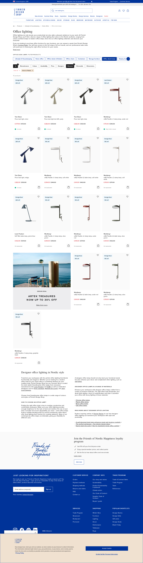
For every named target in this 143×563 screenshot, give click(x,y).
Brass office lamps (82, 404)
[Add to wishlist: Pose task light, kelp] (98, 79)
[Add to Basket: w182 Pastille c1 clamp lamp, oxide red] (128, 129)
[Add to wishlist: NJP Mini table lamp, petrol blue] (38, 196)
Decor (59, 20)
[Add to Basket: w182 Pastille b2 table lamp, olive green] (128, 246)
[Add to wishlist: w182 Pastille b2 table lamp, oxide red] (98, 255)
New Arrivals (39, 16)
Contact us (76, 494)
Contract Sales (23, 45)
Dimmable (79, 66)
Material (70, 65)
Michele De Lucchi (51, 388)
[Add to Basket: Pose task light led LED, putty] (68, 129)
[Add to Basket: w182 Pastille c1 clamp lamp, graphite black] (39, 363)
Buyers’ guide (97, 501)
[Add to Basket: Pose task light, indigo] (39, 187)
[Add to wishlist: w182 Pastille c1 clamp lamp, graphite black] (38, 313)
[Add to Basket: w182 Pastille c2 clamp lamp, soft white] (128, 187)
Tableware (96, 528)
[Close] (35, 532)
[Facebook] (22, 530)
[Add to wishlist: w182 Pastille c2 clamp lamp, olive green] (127, 255)
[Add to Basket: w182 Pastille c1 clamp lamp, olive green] (68, 246)
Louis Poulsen (39, 387)
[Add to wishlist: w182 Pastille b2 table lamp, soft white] (98, 138)
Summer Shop (48, 16)
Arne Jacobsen (39, 388)
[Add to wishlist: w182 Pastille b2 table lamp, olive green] (127, 196)
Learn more (77, 456)
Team (114, 486)
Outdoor (97, 20)
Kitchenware (97, 525)
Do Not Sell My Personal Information (107, 554)
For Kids (114, 20)
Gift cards (116, 519)
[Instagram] (15, 530)
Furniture (30, 20)
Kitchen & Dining (49, 20)
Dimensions (90, 66)
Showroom (76, 516)
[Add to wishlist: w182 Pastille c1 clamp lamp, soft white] (68, 138)
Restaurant (76, 519)
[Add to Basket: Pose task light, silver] (39, 129)
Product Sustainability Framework (100, 486)
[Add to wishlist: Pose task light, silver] (38, 79)
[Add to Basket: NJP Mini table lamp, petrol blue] (39, 246)
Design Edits (117, 516)
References (116, 489)
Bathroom (89, 20)
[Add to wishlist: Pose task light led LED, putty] (68, 79)
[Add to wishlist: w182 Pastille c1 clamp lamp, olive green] (68, 196)
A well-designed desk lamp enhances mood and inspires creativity (98, 422)
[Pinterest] (28, 530)
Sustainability (97, 482)
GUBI (48, 387)
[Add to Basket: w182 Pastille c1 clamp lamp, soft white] (68, 187)
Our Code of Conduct (100, 493)
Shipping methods (79, 486)
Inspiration (63, 16)
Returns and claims (79, 489)
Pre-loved (76, 522)
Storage (66, 20)
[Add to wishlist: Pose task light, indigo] (38, 138)
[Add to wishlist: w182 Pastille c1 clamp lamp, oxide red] (127, 79)
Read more (16, 50)
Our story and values (100, 479)
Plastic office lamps (82, 402)
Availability (44, 66)
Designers (99, 16)
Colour (35, 66)
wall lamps (78, 381)
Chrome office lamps (83, 400)
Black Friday (117, 525)
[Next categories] (128, 59)
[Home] (14, 26)
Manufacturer (24, 66)
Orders (75, 479)
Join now (79, 462)
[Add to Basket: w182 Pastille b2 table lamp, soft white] (98, 187)
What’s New (97, 513)
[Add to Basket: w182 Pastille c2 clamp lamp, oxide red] (98, 246)
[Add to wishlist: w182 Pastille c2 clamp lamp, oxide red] (98, 196)
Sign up (48, 489)
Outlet (106, 16)
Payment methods (79, 482)
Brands (92, 16)
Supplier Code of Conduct (98, 497)
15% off (67, 1)
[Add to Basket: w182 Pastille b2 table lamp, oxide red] (98, 304)
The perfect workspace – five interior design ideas (93, 424)
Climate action (97, 490)
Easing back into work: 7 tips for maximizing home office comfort (97, 426)
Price (52, 66)
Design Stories (72, 16)
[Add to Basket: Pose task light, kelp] (98, 129)
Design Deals (117, 522)
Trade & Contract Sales (120, 479)
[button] (119, 10)
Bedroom (80, 20)
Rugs (73, 20)
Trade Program (117, 482)
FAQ (74, 491)
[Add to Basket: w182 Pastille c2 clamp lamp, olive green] (128, 304)
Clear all (16, 70)
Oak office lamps (81, 405)
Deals (56, 16)
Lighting (38, 20)
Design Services (84, 16)
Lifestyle (106, 20)
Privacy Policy (19, 553)
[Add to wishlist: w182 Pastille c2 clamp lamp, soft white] (127, 138)
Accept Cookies (106, 548)
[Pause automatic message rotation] (91, 1)
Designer (61, 66)
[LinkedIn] (35, 530)
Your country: (17, 494)
